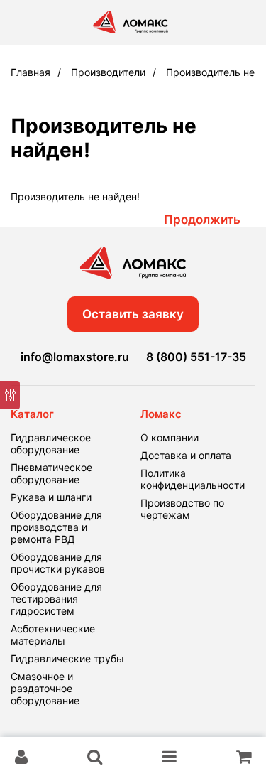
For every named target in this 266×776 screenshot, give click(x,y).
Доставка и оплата (185, 455)
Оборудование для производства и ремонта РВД (56, 527)
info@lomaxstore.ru (75, 357)
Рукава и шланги (51, 497)
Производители (108, 72)
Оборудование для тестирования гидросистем (56, 599)
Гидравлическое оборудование (51, 443)
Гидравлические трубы (67, 658)
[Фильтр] (10, 395)
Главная (30, 72)
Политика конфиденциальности (192, 479)
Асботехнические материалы (53, 635)
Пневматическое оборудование (51, 473)
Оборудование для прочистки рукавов (58, 563)
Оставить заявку (133, 314)
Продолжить (202, 219)
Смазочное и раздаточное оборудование (45, 688)
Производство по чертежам (182, 509)
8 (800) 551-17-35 (196, 357)
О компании (169, 437)
